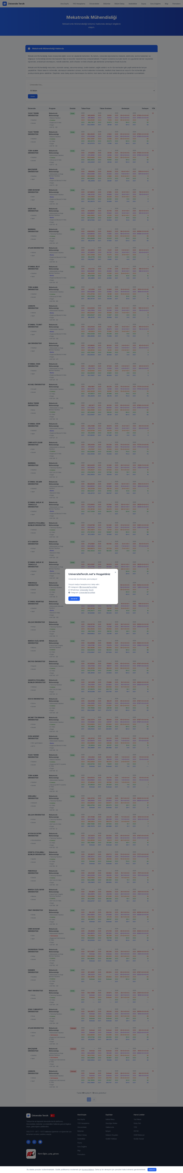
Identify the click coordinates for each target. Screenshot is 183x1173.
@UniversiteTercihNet (88, 587)
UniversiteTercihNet (87, 592)
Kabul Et (152, 1169)
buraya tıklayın (88, 1169)
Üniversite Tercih (87, 590)
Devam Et (74, 598)
